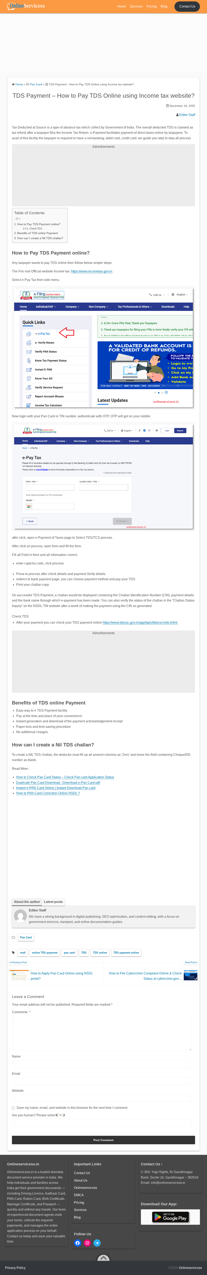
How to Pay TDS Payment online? (38, 224)
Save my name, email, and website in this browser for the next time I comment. (72, 1107)
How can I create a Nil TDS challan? (40, 238)
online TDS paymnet (44, 952)
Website (18, 1090)
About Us (80, 1180)
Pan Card (26, 937)
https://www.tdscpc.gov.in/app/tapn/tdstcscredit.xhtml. (140, 622)
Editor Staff (187, 115)
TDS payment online (126, 952)
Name (16, 1056)
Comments (21, 1012)
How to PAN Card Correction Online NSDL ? (48, 793)
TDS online (100, 952)
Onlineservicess (85, 1187)
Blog (164, 6)
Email (16, 1073)
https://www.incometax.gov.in (91, 271)
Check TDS (36, 228)
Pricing (152, 6)
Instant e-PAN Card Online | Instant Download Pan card (55, 788)
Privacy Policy (15, 1268)
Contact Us (187, 6)
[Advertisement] (103, 43)
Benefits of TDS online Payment (37, 233)
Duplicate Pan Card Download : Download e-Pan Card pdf (58, 782)
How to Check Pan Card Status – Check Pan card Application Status (65, 777)
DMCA (79, 1195)
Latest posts (53, 902)
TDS (84, 952)
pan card (69, 952)
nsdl (22, 952)
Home (121, 6)
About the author (27, 902)
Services (136, 6)
